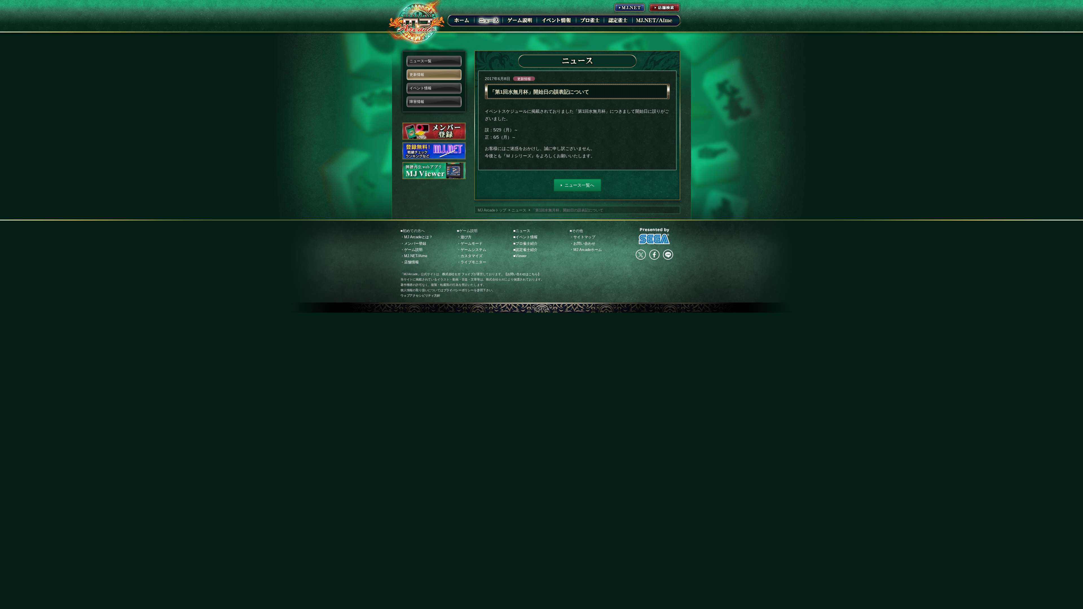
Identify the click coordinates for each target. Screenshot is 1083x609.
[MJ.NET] (629, 7)
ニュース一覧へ (579, 185)
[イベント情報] (556, 20)
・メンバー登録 (413, 243)
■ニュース (521, 231)
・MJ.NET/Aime (413, 256)
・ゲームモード (470, 243)
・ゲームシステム (471, 250)
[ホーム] (461, 20)
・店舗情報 (409, 262)
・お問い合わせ (582, 243)
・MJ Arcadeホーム (586, 250)
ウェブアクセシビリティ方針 (420, 295)
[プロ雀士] (590, 20)
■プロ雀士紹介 (525, 243)
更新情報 (524, 79)
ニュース (519, 210)
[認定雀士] (618, 20)
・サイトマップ (582, 237)
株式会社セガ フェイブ (458, 274)
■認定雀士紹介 (525, 250)
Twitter (640, 254)
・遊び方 (464, 237)
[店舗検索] (664, 7)
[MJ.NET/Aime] (654, 20)
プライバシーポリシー (458, 290)
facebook (654, 254)
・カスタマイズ (470, 256)
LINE (667, 254)
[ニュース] (488, 20)
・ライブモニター (471, 262)
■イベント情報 (525, 237)
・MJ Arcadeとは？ (416, 237)
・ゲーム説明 (411, 250)
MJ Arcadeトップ (492, 210)
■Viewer (520, 256)
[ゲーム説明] (520, 20)
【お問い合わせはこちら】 (522, 274)
